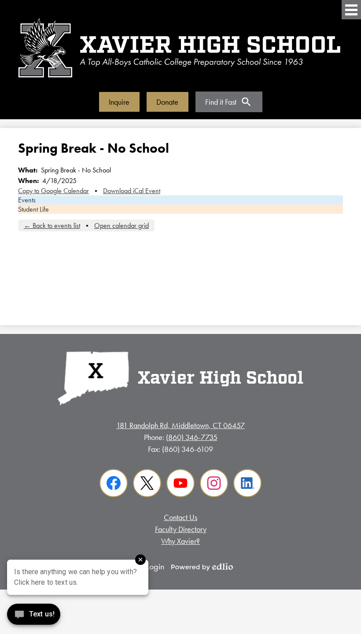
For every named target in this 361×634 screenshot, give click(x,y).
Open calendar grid (121, 225)
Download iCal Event (131, 190)
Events (27, 200)
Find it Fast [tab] (220, 102)
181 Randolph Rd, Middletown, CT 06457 (180, 425)
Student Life (33, 209)
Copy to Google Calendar (53, 190)
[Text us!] (33, 616)
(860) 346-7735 (191, 437)
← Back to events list (52, 225)
